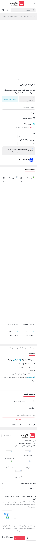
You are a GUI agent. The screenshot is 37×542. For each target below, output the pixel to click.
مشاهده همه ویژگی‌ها (10, 99)
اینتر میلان (16, 16)
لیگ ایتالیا (23, 16)
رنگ (34, 133)
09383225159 (28, 441)
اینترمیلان (17, 359)
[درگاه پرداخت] (7, 515)
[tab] (31, 348)
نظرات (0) (11, 348)
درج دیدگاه (18, 419)
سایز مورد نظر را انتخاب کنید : (27, 140)
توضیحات (31, 348)
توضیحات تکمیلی (21, 348)
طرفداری (29, 16)
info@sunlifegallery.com (25, 443)
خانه (34, 16)
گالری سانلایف (31, 377)
